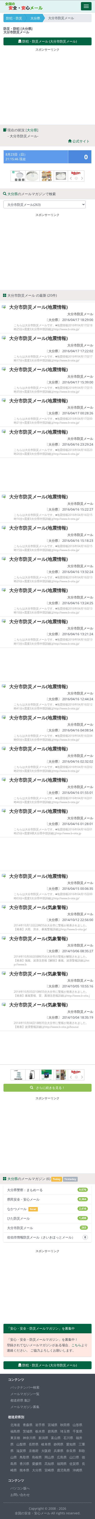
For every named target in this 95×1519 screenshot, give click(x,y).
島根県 (37, 1457)
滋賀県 (21, 1450)
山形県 (77, 1425)
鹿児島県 (63, 1470)
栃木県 (40, 1431)
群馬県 (52, 1431)
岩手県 (40, 1425)
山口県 (74, 1457)
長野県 (34, 1444)
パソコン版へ (20, 1488)
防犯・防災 (14, 18)
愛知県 (71, 1444)
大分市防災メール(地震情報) (38, 307)
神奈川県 (29, 1438)
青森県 (28, 1425)
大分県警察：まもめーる (46, 1190)
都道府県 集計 (20, 1400)
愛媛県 (37, 1463)
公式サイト (80, 141)
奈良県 (71, 1450)
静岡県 (58, 1444)
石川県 (68, 1438)
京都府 (34, 1450)
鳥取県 (24, 1457)
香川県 (24, 1463)
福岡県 (62, 1463)
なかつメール (46, 1209)
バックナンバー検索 (24, 1387)
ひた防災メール (46, 1218)
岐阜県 (46, 1444)
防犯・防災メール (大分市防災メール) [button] (49, 41)
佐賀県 (74, 1463)
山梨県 (21, 1444)
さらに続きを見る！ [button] (49, 1087)
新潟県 (43, 1438)
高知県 (49, 1463)
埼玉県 (65, 1431)
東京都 (15, 1438)
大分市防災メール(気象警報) (38, 907)
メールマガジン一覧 (24, 1394)
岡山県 (49, 1457)
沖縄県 (77, 1470)
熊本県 (24, 1470)
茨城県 (28, 1431)
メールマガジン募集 (24, 1407)
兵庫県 (58, 1450)
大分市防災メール (80, 314)
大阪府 (46, 1450)
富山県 (56, 1438)
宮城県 (52, 1425)
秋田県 (65, 1425)
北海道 (15, 1425)
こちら (76, 1345)
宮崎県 (49, 1470)
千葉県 (77, 1431)
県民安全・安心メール (46, 1199)
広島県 (62, 1457)
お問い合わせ (20, 1494)
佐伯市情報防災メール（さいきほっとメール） (46, 1237)
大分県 (35, 18)
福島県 (15, 1431)
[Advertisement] (47, 85)
